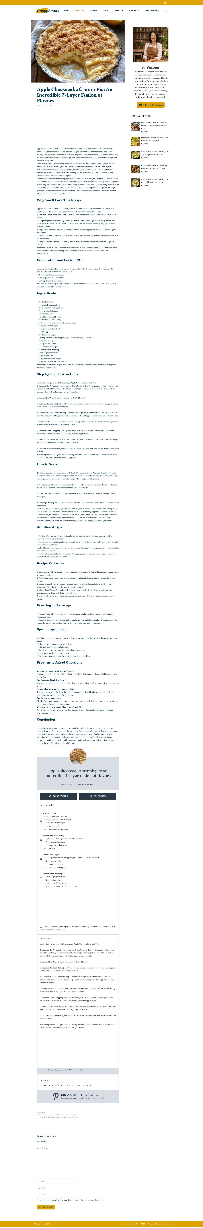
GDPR (143, 1224)
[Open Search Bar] (166, 10)
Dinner (93, 10)
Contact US (134, 10)
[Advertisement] (78, 126)
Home (66, 10)
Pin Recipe (99, 796)
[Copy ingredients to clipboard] (52, 804)
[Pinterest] (165, 3)
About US (118, 10)
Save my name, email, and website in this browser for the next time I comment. (72, 1200)
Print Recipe (60, 796)
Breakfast (79, 10)
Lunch (106, 10)
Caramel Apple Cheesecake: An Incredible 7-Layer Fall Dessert (59, 1117)
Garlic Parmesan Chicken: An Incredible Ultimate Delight (57, 1115)
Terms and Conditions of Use (159, 1224)
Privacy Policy (152, 10)
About (123, 1224)
